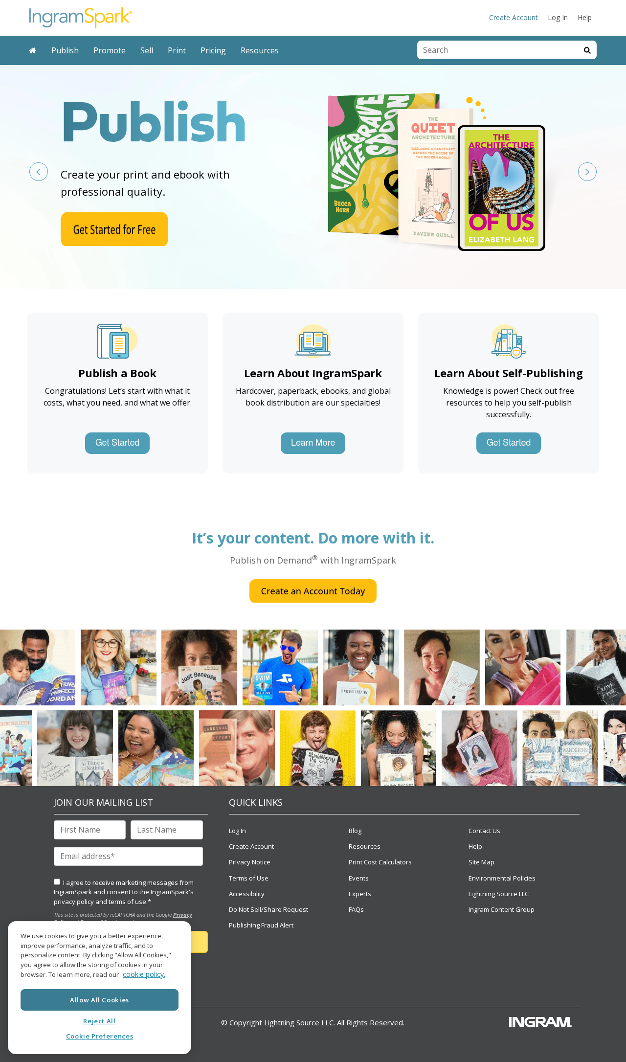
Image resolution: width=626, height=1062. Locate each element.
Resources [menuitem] (260, 50)
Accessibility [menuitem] (247, 893)
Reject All (99, 1021)
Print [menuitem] (177, 50)
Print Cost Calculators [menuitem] (380, 862)
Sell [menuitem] (146, 50)
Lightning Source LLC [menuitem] (499, 893)
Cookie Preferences (100, 1036)
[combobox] (497, 50)
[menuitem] (33, 50)
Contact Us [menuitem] (484, 830)
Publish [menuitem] (65, 50)
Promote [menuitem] (109, 50)
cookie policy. (144, 974)
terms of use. (128, 901)
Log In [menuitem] (558, 17)
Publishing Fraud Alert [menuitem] (261, 925)
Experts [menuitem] (360, 893)
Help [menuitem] (585, 17)
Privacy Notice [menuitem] (249, 862)
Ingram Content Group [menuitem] (502, 909)
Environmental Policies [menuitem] (502, 878)
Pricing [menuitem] (213, 50)
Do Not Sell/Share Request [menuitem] (268, 909)
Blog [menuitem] (355, 830)
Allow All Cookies (99, 999)
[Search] (587, 50)
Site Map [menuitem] (481, 862)
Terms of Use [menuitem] (248, 878)
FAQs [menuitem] (356, 909)
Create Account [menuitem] (513, 17)
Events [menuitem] (359, 878)
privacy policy (74, 901)
